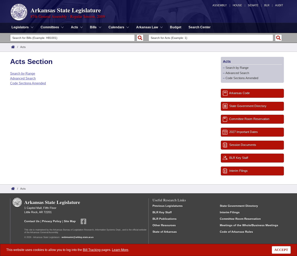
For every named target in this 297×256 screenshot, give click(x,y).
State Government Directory (239, 205)
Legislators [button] (20, 27)
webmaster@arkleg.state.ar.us (78, 237)
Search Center (200, 27)
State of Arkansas (165, 231)
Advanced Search (23, 78)
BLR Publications (165, 218)
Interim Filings (230, 212)
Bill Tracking (92, 250)
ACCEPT (281, 250)
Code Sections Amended (28, 83)
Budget (175, 27)
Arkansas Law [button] (147, 27)
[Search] (140, 37)
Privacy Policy (51, 221)
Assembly (220, 5)
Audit (279, 5)
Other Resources (164, 225)
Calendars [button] (116, 27)
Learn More (120, 250)
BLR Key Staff (162, 212)
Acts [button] (74, 27)
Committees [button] (50, 27)
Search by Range (22, 73)
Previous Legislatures (168, 205)
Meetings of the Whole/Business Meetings (249, 225)
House (237, 5)
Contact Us (32, 221)
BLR (266, 5)
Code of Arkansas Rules (236, 231)
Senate (253, 5)
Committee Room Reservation (240, 218)
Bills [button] (93, 27)
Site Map (70, 221)
